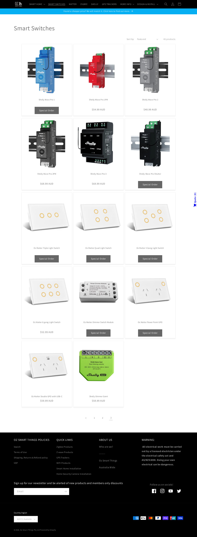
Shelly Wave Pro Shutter (150, 174)
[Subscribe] (65, 491)
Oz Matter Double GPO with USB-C (46, 396)
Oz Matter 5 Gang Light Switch (150, 248)
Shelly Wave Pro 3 (98, 174)
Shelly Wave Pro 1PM (98, 100)
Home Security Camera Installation (73, 474)
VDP (16, 463)
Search (17, 446)
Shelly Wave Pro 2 (150, 100)
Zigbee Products (64, 446)
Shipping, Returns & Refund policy (31, 457)
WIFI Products (63, 463)
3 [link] (111, 417)
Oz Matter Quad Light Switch (98, 248)
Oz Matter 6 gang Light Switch (46, 322)
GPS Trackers (62, 457)
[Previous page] (86, 418)
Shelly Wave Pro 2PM (46, 174)
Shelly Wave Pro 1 (47, 100)
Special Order (46, 110)
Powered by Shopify (48, 530)
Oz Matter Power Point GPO (150, 322)
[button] (36, 4)
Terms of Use (20, 452)
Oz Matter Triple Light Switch (47, 248)
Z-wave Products (64, 452)
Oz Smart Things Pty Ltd (30, 530)
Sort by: (130, 39)
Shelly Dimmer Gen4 (98, 396)
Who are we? (106, 446)
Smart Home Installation (68, 468)
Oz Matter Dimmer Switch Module (98, 322)
